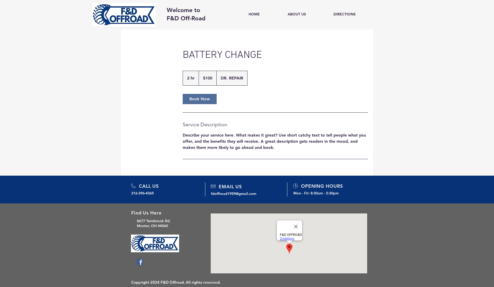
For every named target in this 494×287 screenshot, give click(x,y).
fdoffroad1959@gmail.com (233, 193)
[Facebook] (140, 262)
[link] (200, 99)
